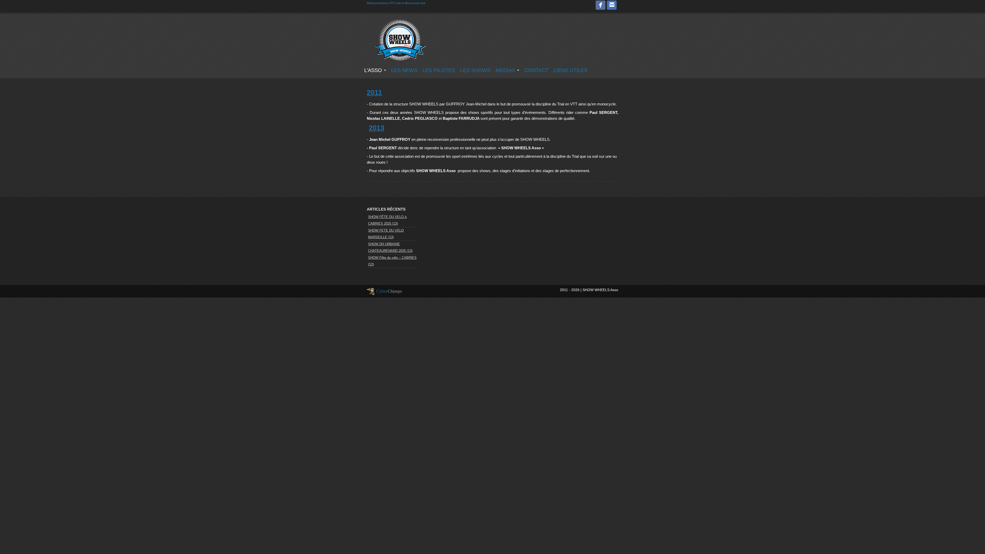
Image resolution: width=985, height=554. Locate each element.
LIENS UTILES (570, 70)
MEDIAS (506, 70)
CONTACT (536, 70)
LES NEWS (404, 70)
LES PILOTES (438, 70)
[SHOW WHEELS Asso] (400, 39)
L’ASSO (373, 70)
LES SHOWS (475, 70)
